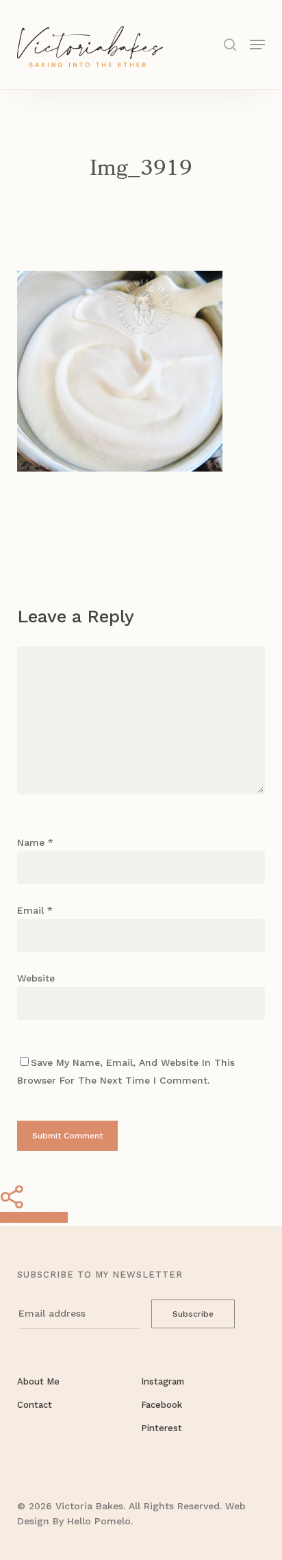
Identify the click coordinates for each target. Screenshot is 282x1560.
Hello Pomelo (99, 1520)
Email (35, 910)
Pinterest (161, 1428)
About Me (38, 1381)
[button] (257, 43)
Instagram (162, 1381)
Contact (34, 1405)
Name (35, 842)
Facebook (161, 1405)
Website (36, 978)
